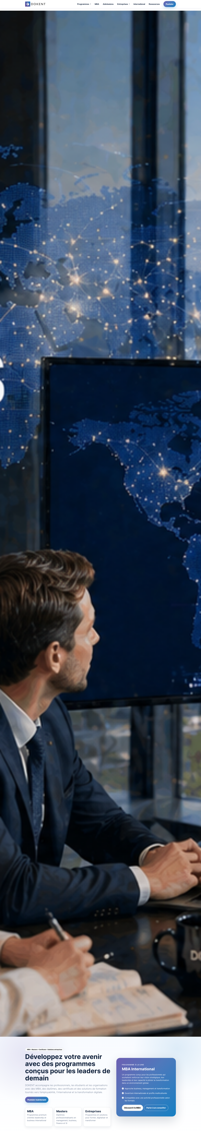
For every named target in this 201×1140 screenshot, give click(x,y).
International (139, 4)
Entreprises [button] (122, 4)
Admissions (108, 4)
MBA (97, 4)
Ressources (154, 4)
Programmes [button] (83, 4)
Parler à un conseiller (156, 1108)
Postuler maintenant (36, 1100)
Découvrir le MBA (132, 1108)
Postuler (170, 4)
